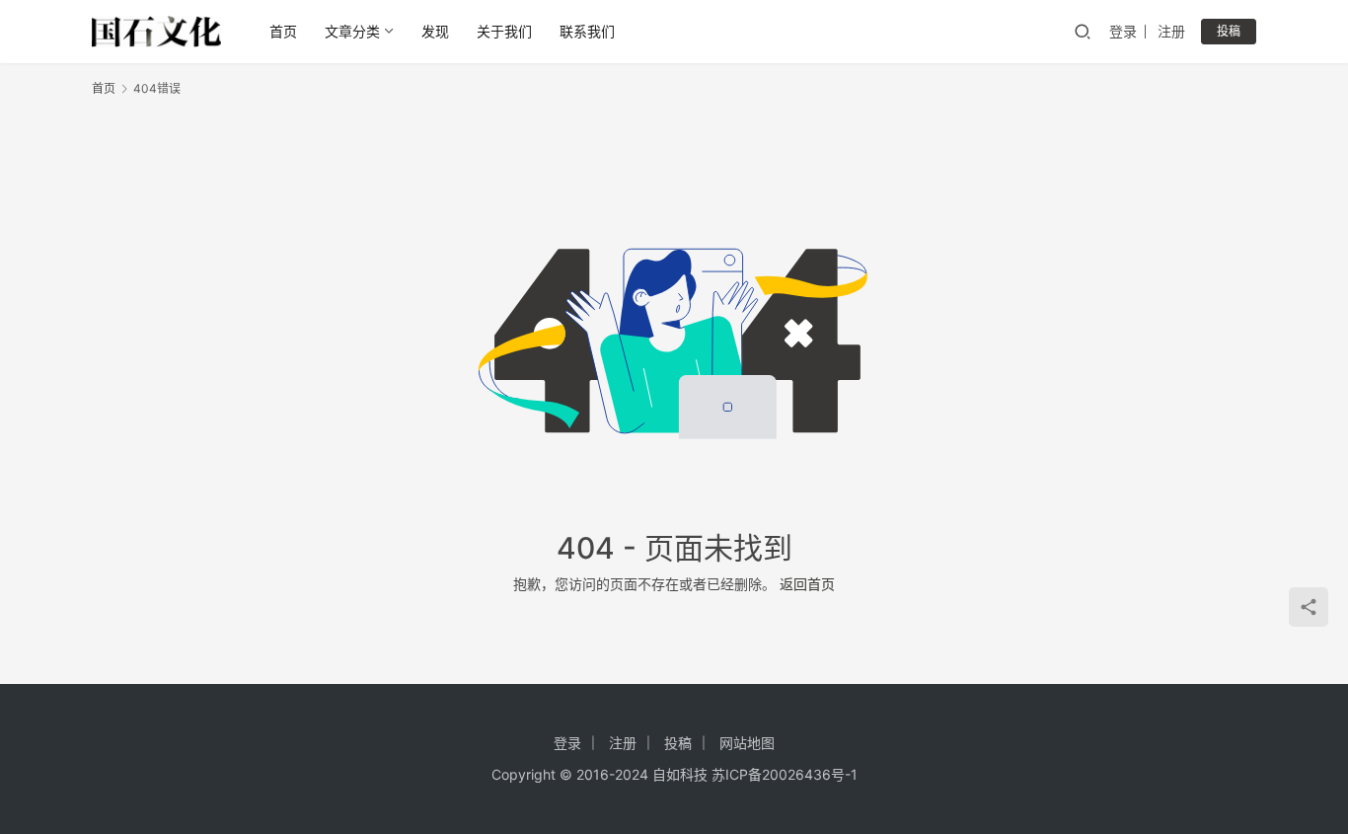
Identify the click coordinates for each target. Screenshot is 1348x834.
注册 (1171, 31)
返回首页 (807, 583)
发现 (435, 31)
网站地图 (747, 742)
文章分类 (352, 31)
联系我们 (587, 31)
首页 (283, 31)
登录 (1123, 31)
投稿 (1228, 31)
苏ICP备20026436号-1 (784, 774)
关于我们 (504, 31)
